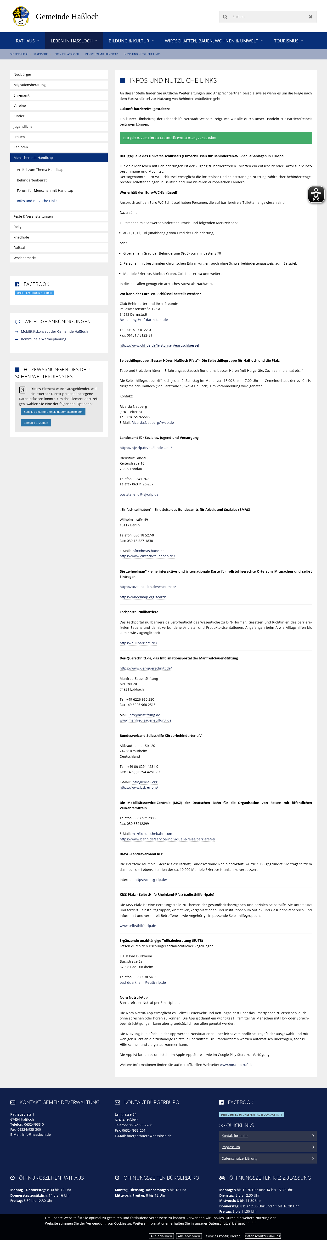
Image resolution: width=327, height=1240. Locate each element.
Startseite (41, 54)
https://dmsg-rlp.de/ (151, 879)
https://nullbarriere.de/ (138, 643)
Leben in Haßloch (72, 41)
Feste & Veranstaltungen (33, 216)
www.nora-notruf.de (236, 1064)
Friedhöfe (21, 237)
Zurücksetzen (311, 16)
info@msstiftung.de (144, 715)
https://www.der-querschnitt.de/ (146, 668)
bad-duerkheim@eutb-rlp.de (143, 982)
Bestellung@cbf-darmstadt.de (144, 319)
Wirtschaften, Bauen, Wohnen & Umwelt (211, 41)
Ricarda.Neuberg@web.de (153, 422)
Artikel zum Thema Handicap (40, 169)
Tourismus (286, 41)
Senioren (21, 147)
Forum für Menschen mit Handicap (45, 190)
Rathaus (25, 41)
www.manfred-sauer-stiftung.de (145, 720)
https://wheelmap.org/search (143, 597)
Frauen (19, 136)
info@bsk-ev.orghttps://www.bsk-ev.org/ (139, 785)
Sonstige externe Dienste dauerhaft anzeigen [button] (53, 411)
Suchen (225, 16)
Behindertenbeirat (32, 180)
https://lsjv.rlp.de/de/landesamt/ (146, 447)
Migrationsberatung (30, 84)
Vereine (20, 105)
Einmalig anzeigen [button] (36, 423)
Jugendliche (23, 126)
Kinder (19, 116)
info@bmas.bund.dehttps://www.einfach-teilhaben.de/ (147, 553)
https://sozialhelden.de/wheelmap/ (148, 586)
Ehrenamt (21, 95)
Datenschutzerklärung (263, 1236)
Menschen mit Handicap (101, 54)
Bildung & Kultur (129, 41)
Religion (20, 226)
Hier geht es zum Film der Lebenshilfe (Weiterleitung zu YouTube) (169, 137)
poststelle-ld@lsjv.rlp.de (139, 494)
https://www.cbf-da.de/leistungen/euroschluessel (159, 345)
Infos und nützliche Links (142, 54)
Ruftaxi (19, 247)
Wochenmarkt (25, 258)
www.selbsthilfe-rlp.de (138, 925)
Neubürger (22, 74)
